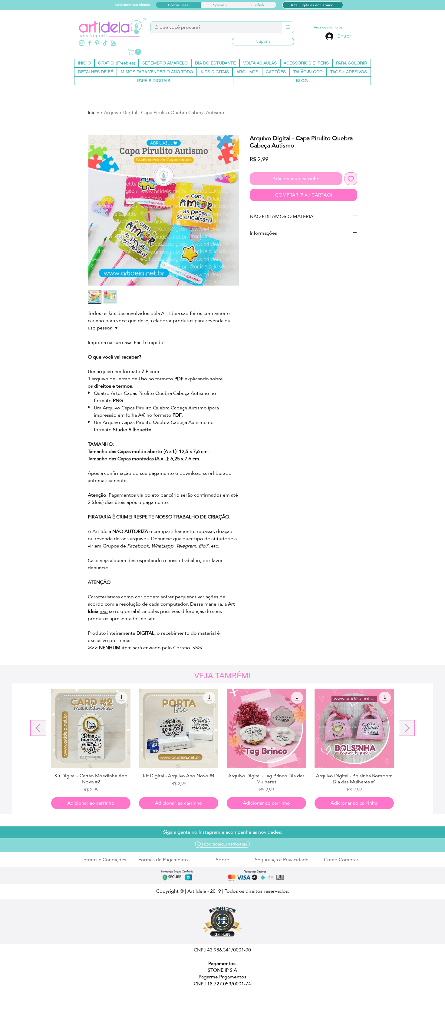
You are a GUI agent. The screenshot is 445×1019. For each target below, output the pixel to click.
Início (94, 112)
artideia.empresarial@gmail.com (158, 1001)
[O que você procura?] (288, 27)
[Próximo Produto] (407, 728)
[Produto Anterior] (38, 728)
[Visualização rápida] (90, 728)
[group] (222, 748)
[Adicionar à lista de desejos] (350, 178)
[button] (263, 41)
